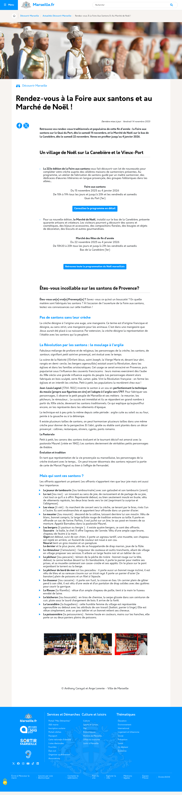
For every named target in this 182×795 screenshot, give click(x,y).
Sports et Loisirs (90, 725)
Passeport (52, 736)
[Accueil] (14, 16)
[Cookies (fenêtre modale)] (5, 782)
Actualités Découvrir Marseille (57, 16)
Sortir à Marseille (91, 743)
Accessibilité (164, 777)
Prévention (122, 740)
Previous (43, 659)
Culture (86, 721)
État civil (52, 751)
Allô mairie (53, 725)
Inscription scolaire (56, 728)
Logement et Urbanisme (128, 732)
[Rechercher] (174, 3)
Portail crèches (54, 732)
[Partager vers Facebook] (19, 125)
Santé (120, 743)
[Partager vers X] (26, 125)
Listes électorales (56, 743)
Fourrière (52, 747)
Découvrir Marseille (29, 16)
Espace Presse (145, 777)
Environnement (124, 725)
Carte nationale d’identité (59, 740)
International (123, 728)
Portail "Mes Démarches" (59, 721)
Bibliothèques (89, 732)
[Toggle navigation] (5, 5)
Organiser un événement (59, 755)
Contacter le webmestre (73, 777)
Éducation (122, 721)
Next (147, 659)
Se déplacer (123, 747)
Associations (54, 759)
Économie (122, 751)
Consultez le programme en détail (95, 208)
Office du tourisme (91, 740)
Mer (85, 728)
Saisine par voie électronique (45, 777)
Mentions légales (128, 777)
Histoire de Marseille (92, 736)
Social (120, 736)
